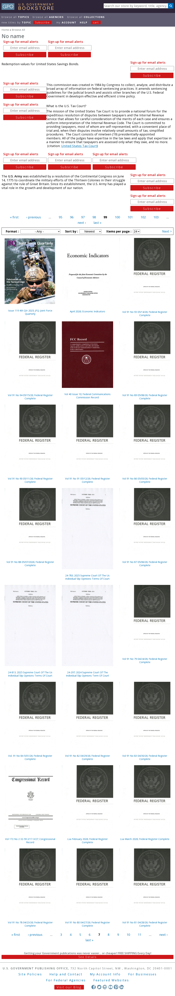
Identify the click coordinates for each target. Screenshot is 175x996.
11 (139, 935)
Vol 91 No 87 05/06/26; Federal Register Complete (144, 563)
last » (97, 223)
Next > (167, 231)
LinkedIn (121, 987)
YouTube (110, 987)
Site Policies (30, 974)
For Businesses (142, 974)
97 (83, 217)
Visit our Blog (69, 987)
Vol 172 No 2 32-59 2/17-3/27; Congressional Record (30, 840)
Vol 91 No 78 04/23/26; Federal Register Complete (30, 924)
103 (156, 217)
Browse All (15, 17)
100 (117, 217)
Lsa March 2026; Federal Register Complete (144, 839)
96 (71, 217)
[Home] (29, 9)
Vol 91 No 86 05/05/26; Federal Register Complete (144, 480)
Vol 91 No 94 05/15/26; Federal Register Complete (30, 397)
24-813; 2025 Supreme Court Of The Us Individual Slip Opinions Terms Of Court (30, 674)
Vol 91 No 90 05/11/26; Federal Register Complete (30, 480)
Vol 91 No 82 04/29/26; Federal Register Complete (87, 757)
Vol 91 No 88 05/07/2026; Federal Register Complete (30, 563)
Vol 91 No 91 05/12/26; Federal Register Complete (87, 480)
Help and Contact (65, 974)
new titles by (26, 22)
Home (5, 29)
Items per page (118, 231)
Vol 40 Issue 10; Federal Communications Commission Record (87, 395)
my (66, 22)
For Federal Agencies (66, 980)
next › (82, 223)
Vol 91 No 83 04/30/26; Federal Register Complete (144, 757)
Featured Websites (111, 980)
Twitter (99, 987)
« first (14, 217)
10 (128, 935)
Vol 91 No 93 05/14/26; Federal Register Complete (144, 313)
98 (94, 217)
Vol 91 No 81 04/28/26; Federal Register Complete (144, 924)
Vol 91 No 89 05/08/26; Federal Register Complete (144, 397)
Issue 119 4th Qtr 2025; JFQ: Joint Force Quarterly (30, 312)
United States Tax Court (79, 146)
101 (130, 217)
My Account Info (105, 974)
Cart (96, 22)
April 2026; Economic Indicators (87, 311)
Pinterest (116, 987)
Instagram (105, 987)
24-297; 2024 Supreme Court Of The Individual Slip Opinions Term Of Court (87, 674)
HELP (84, 22)
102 (143, 217)
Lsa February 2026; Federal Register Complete (87, 840)
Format (12, 231)
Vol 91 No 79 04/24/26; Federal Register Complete (144, 660)
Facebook (93, 987)
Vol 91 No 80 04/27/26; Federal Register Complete (87, 924)
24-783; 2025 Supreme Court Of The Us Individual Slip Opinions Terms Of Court (87, 577)
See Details (87, 957)
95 (60, 217)
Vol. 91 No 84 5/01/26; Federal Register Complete (30, 757)
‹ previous (33, 217)
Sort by (71, 231)
